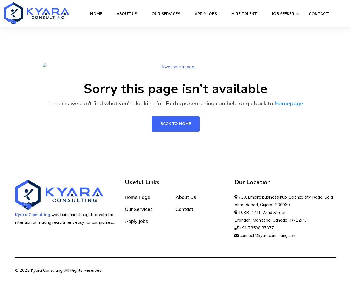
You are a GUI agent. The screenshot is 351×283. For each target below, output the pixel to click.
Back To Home (175, 123)
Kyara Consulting (47, 270)
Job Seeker (283, 13)
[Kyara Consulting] (36, 13)
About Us (127, 13)
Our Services (166, 13)
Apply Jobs (206, 13)
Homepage (288, 103)
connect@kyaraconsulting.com (267, 235)
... (113, 222)
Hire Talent (244, 13)
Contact (319, 13)
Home (96, 13)
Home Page (137, 197)
